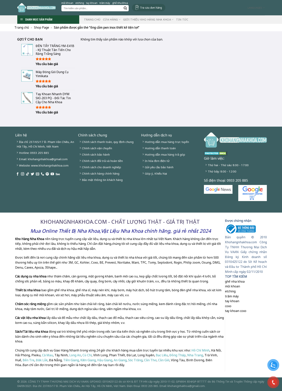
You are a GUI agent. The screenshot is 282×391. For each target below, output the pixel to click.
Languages (255, 7)
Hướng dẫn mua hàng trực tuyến (167, 142)
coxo (228, 306)
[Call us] (42, 174)
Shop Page (41, 27)
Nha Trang (195, 355)
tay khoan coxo (235, 311)
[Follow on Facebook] (17, 174)
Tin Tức (182, 19)
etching (79, 3)
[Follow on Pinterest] (47, 174)
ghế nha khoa (120, 3)
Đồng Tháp (177, 355)
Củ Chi (87, 355)
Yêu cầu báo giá (47, 64)
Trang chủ (92, 19)
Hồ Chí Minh (200, 350)
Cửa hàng (110, 19)
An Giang (120, 360)
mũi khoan (67, 3)
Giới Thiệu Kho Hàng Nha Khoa (147, 19)
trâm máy (105, 3)
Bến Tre (28, 360)
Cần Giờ (163, 360)
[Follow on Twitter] (32, 174)
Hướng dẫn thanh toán (160, 148)
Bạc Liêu (162, 355)
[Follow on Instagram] (22, 174)
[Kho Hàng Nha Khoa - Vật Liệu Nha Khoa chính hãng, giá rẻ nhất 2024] (36, 7)
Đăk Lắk (42, 360)
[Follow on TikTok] (27, 174)
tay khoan (91, 3)
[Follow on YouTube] (52, 174)
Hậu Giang (104, 360)
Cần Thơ (150, 360)
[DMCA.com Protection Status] (216, 153)
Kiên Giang (88, 360)
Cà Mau (47, 355)
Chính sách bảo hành (96, 154)
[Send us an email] (37, 174)
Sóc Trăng (135, 360)
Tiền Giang (71, 360)
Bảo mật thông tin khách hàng (102, 180)
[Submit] (125, 8)
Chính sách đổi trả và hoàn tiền (102, 161)
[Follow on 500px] (58, 174)
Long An (75, 355)
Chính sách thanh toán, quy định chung (108, 142)
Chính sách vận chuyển (97, 148)
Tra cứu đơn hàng (151, 7)
